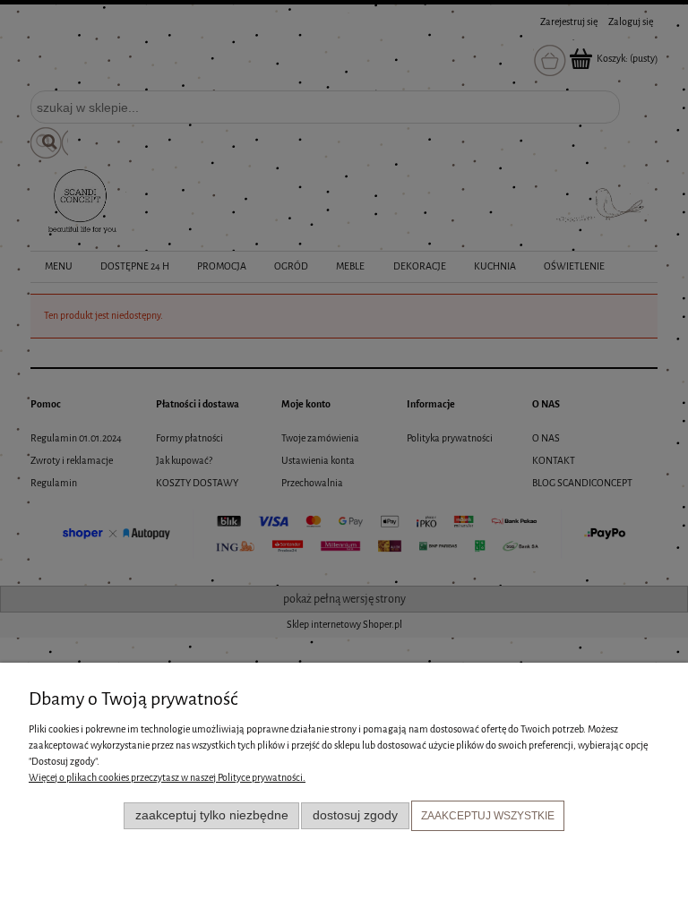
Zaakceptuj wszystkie (488, 816)
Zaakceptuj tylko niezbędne (211, 815)
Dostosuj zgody (355, 815)
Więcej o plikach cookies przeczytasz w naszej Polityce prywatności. (167, 777)
